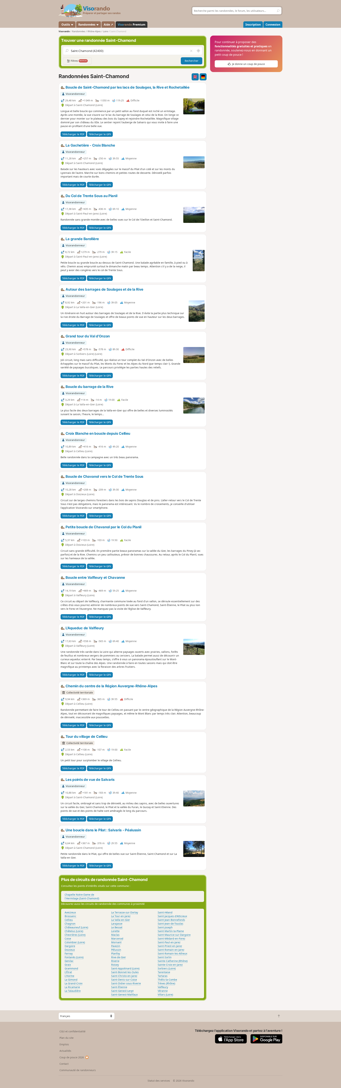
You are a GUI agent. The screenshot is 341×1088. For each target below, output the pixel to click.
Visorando (64, 31)
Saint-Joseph (165, 927)
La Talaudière (73, 990)
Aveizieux (70, 912)
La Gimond (71, 979)
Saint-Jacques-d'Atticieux (172, 916)
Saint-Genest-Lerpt (122, 990)
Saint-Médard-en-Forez (171, 938)
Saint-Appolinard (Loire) (125, 968)
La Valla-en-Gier (120, 920)
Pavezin (115, 946)
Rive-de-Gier (118, 957)
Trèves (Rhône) (166, 983)
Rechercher (191, 60)
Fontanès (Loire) (74, 957)
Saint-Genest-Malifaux (124, 994)
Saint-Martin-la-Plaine (171, 931)
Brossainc (70, 916)
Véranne (163, 990)
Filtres (78, 60)
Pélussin (116, 949)
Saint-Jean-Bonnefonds (171, 920)
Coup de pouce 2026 (71, 1057)
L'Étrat (68, 972)
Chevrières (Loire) (75, 934)
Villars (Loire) (165, 994)
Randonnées (87, 25)
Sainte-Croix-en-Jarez (170, 964)
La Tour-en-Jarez (121, 916)
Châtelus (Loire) (74, 931)
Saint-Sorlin (165, 957)
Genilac (69, 961)
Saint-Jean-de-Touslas (170, 923)
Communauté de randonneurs (77, 1070)
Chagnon (70, 923)
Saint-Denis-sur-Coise (124, 979)
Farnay (69, 953)
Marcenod (117, 938)
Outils (66, 25)
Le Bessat (116, 927)
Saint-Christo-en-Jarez (124, 976)
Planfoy (115, 953)
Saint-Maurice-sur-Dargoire (174, 934)
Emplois (64, 1044)
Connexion (273, 25)
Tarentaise (164, 972)
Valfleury (163, 987)
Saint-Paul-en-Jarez (169, 942)
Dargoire (70, 946)
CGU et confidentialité (72, 1031)
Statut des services (159, 1080)
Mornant (116, 942)
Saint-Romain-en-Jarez (171, 949)
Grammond (71, 968)
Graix (68, 964)
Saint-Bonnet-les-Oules (125, 972)
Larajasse (116, 923)
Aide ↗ (108, 25)
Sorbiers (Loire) (167, 968)
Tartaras (162, 976)
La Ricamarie (72, 987)
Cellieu (69, 920)
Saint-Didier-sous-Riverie (126, 983)
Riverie (115, 961)
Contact (64, 1063)
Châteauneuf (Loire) (76, 927)
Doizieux (70, 949)
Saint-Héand (165, 912)
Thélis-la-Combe (167, 979)
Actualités (65, 1050)
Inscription (253, 25)
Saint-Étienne (119, 987)
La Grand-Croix (73, 983)
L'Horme (69, 976)
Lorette (115, 931)
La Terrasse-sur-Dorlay (124, 912)
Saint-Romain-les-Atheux (172, 953)
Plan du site (66, 1037)
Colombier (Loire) (75, 942)
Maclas (115, 934)
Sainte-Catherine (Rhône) (173, 961)
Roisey (115, 964)
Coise (68, 938)
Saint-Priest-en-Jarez (170, 946)
